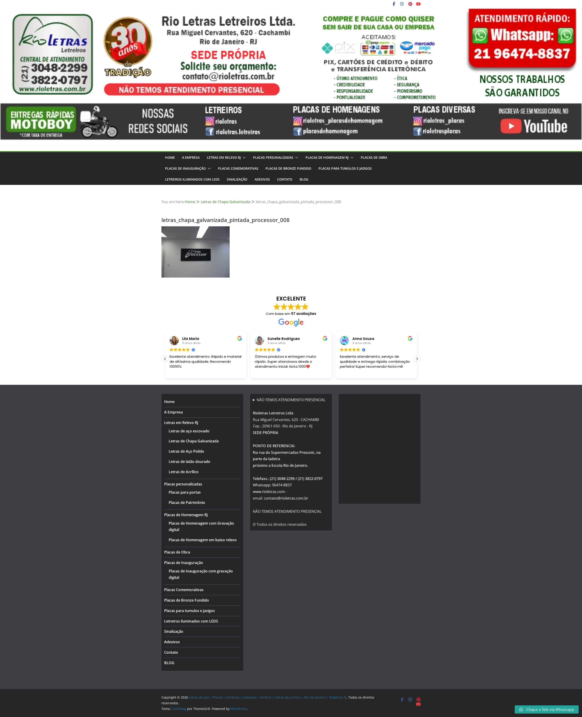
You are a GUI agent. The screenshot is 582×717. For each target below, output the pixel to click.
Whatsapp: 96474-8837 (272, 484)
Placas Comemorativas (238, 168)
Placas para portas (185, 492)
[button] (243, 157)
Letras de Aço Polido (186, 451)
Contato (284, 179)
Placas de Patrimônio (187, 502)
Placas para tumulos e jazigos (345, 168)
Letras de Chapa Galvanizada (194, 441)
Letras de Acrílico (183, 471)
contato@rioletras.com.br (286, 498)
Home (170, 157)
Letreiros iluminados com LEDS (192, 179)
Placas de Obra (374, 157)
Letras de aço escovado (189, 431)
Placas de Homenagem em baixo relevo (203, 539)
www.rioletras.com (269, 491)
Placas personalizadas (273, 157)
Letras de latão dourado (189, 461)
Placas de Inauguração (185, 168)
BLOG (304, 179)
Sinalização (237, 179)
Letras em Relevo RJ (224, 157)
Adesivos (262, 179)
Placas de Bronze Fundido (288, 168)
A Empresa (191, 157)
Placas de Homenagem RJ (327, 157)
